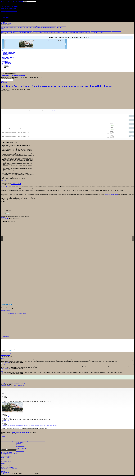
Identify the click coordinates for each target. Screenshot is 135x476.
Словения (66, 31)
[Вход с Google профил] (67, 16)
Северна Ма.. (55, 31)
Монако (52, 32)
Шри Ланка (88, 32)
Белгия (61, 31)
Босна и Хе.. (48, 31)
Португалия (66, 32)
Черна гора (46, 32)
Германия (40, 32)
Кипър (80, 32)
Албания (56, 32)
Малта (35, 32)
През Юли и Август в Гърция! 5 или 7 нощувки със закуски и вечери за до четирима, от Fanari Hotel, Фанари (56, 86)
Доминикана (72, 31)
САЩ (83, 32)
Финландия (95, 32)
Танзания (100, 32)
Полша (76, 32)
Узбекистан (96, 31)
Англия (71, 32)
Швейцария (40, 31)
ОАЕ (61, 32)
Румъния (34, 31)
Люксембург (89, 31)
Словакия (83, 31)
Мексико (78, 31)
